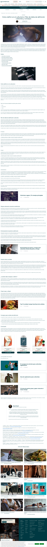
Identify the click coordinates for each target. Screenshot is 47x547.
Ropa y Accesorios (26, 524)
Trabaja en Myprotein (32, 534)
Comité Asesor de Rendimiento (32, 537)
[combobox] (34, 1)
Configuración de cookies (5, 534)
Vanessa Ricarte (27, 197)
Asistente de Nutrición (39, 1)
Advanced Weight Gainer (8, 348)
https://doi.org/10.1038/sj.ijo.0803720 (7, 428)
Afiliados (31, 531)
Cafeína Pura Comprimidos (23, 348)
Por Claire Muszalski (30, 463)
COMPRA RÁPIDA (8, 352)
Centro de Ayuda (22, 528)
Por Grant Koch (24, 21)
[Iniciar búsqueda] (26, 1)
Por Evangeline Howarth (8, 463)
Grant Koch (16, 406)
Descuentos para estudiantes (40, 529)
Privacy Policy (19, 546)
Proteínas (26, 526)
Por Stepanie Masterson (31, 514)
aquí (18, 419)
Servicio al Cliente (22, 523)
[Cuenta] (43, 1)
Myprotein (26, 367)
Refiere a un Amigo (41, 523)
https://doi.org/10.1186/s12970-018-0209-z (15, 426)
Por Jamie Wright (6, 513)
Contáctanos (22, 525)
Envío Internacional (22, 532)
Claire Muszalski (27, 391)
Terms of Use (22, 546)
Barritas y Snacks (26, 529)
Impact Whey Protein (39, 348)
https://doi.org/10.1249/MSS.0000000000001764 (35, 437)
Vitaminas (26, 532)
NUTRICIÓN (15, 1)
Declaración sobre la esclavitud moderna (33, 526)
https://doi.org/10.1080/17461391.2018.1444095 (19, 435)
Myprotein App (40, 526)
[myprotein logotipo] (5, 1)
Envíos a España (22, 538)
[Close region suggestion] (11, 539)
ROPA (20, 1)
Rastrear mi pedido (22, 535)
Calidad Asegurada (32, 523)
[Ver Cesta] (45, 1)
